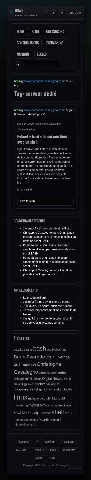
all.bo (39, 457)
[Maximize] (54, 12)
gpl (26, 384)
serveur (46, 413)
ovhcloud (52, 405)
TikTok (52, 449)
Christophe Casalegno (37, 232)
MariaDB (58, 398)
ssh (67, 413)
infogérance (23, 389)
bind (49, 349)
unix (33, 424)
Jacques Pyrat (32, 228)
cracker (52, 372)
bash (39, 348)
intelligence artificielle (46, 389)
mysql (33, 405)
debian (37, 378)
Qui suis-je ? (55, 31)
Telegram (68, 441)
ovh (43, 405)
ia (58, 384)
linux (21, 397)
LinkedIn (50, 441)
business (22, 364)
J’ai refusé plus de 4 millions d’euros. (46, 301)
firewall (18, 384)
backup (28, 349)
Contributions (28, 42)
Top (74, 468)
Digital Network (53, 378)
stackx (18, 420)
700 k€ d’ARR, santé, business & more (47, 306)
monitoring (21, 405)
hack (31, 384)
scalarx (22, 412)
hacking (51, 384)
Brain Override (58, 357)
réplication (66, 405)
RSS (52, 457)
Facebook (24, 441)
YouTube (21, 449)
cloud (43, 372)
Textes (42, 54)
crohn (61, 372)
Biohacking (54, 42)
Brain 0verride (29, 356)
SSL (72, 413)
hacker (40, 384)
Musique (23, 54)
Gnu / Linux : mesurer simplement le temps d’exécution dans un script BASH (49, 237)
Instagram (69, 449)
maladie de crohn (39, 398)
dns (68, 378)
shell (58, 412)
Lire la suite (24, 189)
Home (20, 31)
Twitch (37, 449)
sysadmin (30, 420)
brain (19, 10)
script (36, 412)
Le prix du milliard (60, 228)
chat (33, 365)
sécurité (43, 419)
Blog (35, 31)
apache (18, 349)
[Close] (62, 12)
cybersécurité (23, 378)
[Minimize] (46, 12)
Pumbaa (28, 245)
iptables (67, 389)
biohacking (59, 349)
